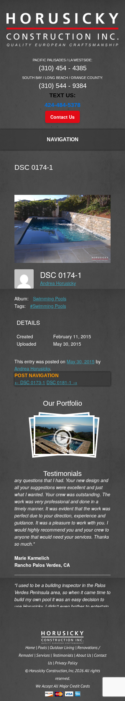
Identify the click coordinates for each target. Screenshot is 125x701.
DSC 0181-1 (61, 382)
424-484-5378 (62, 105)
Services (43, 655)
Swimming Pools (49, 298)
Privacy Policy (66, 663)
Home (30, 647)
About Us (83, 655)
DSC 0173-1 (29, 382)
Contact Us (62, 117)
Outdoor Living (62, 647)
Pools (42, 647)
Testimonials (63, 655)
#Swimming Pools (48, 306)
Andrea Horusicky (58, 283)
